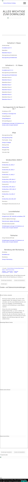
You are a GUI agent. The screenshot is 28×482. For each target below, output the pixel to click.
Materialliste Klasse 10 (7, 99)
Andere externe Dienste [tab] (5, 389)
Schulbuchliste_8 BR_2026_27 (8, 179)
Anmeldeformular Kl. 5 (7, 47)
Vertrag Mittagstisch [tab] (6, 116)
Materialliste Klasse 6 (6, 80)
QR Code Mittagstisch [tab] (7, 121)
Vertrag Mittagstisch (6, 118)
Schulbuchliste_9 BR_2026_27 (8, 186)
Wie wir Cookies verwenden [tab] (6, 295)
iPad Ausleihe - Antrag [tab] (7, 140)
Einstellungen (4, 283)
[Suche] (20, 3)
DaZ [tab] (3, 196)
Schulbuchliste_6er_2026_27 (8, 169)
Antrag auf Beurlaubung (7, 259)
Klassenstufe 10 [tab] (5, 191)
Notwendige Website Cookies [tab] (6, 322)
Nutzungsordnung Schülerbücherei (9, 57)
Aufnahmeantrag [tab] (5, 45)
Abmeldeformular (5, 254)
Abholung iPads (5, 147)
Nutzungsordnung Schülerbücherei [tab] (9, 55)
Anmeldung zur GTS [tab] (6, 111)
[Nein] (27, 481)
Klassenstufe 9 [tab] (5, 184)
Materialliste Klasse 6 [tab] (6, 77)
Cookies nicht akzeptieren (19, 280)
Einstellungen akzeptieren (6, 280)
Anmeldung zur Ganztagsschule (9, 113)
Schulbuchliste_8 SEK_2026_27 (9, 182)
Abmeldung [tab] (4, 252)
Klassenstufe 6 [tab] (5, 167)
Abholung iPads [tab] (5, 145)
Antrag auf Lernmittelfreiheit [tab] (8, 214)
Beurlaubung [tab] (4, 257)
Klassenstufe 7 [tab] (5, 172)
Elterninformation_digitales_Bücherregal (10, 221)
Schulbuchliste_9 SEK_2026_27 (9, 189)
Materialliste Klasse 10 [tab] (7, 97)
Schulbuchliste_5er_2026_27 (8, 164)
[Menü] (24, 3)
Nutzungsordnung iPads (7, 137)
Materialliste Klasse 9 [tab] (6, 92)
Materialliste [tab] (4, 50)
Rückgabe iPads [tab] (5, 149)
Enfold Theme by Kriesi (10, 269)
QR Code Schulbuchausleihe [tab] (8, 223)
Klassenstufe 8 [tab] (5, 177)
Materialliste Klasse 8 (6, 89)
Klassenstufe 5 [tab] (5, 162)
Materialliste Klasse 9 (6, 94)
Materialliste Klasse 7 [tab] (6, 82)
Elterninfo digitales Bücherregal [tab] (9, 218)
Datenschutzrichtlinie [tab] (4, 436)
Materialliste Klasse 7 (6, 84)
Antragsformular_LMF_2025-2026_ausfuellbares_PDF (13, 216)
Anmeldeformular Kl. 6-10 (7, 70)
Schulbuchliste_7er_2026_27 (8, 174)
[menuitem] (20, 3)
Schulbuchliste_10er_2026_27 (8, 194)
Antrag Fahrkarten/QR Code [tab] (8, 238)
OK (22, 481)
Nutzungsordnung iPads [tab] (7, 135)
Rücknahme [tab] (4, 201)
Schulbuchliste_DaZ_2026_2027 (9, 199)
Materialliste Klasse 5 (6, 52)
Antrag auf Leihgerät (6, 142)
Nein (25, 481)
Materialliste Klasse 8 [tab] (6, 87)
